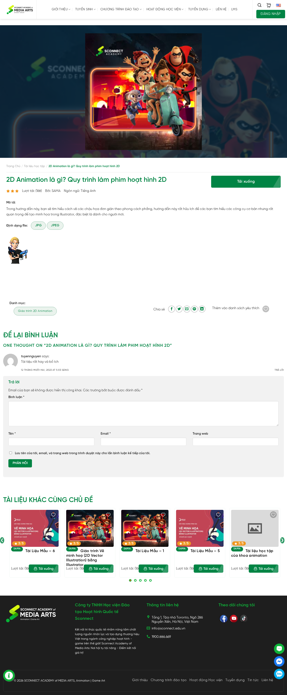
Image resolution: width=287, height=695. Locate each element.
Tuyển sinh (84, 9)
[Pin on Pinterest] (194, 309)
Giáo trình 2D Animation (35, 311)
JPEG (55, 225)
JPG (38, 225)
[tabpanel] (34, 543)
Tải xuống (246, 182)
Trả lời (279, 370)
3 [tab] (140, 580)
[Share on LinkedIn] (202, 309)
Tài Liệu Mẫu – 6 (40, 551)
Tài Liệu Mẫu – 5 (205, 551)
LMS (234, 9)
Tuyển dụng (198, 9)
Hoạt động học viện (163, 9)
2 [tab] (135, 580)
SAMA (17, 548)
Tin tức (253, 680)
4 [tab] (145, 580)
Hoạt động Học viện (206, 680)
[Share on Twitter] (179, 309)
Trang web (200, 433)
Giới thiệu (60, 9)
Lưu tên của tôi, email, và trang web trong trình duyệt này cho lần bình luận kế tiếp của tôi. (82, 453)
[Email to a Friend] (186, 309)
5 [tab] (150, 580)
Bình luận (16, 397)
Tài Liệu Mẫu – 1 (150, 551)
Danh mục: (17, 303)
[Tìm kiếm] (259, 5)
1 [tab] (130, 580)
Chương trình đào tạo (119, 9)
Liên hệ (221, 9)
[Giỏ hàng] (268, 5)
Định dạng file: (17, 225)
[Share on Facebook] (171, 309)
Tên (12, 433)
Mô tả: (11, 202)
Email (106, 433)
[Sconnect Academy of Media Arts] (19, 9)
